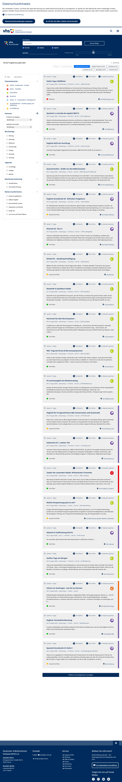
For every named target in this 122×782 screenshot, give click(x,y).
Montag (11, 136)
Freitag (11, 150)
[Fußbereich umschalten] (116, 743)
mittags (11, 170)
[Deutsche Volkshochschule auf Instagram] (99, 779)
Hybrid (56, 48)
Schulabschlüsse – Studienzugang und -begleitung (22, 104)
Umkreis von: (69, 53)
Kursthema (26, 40)
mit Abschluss (13, 183)
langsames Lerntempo (16, 207)
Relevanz (56, 66)
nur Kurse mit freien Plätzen (17, 214)
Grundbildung (14, 108)
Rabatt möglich (13, 200)
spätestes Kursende (12, 124)
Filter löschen (18, 77)
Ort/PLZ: (25, 53)
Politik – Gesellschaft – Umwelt (19, 85)
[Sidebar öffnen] (118, 31)
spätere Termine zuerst (98, 66)
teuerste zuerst (113, 69)
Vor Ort (27, 48)
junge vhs (12, 211)
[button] (80, 63)
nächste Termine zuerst (81, 66)
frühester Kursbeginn (13, 117)
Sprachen (13, 96)
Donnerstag (12, 147)
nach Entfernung (67, 66)
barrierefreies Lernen (15, 203)
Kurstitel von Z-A (87, 69)
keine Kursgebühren (15, 196)
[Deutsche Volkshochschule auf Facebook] (94, 779)
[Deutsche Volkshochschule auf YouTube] (104, 779)
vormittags (12, 167)
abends (11, 174)
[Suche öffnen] (111, 31)
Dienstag (11, 139)
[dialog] (61, 13)
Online (42, 48)
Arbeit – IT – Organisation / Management (23, 100)
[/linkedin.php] (109, 779)
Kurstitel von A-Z (113, 66)
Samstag (11, 154)
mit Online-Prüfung (15, 187)
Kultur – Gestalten (15, 89)
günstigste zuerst (101, 69)
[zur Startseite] (17, 31)
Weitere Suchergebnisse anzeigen (80, 675)
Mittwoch (12, 143)
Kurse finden (94, 43)
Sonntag (11, 158)
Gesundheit (13, 92)
